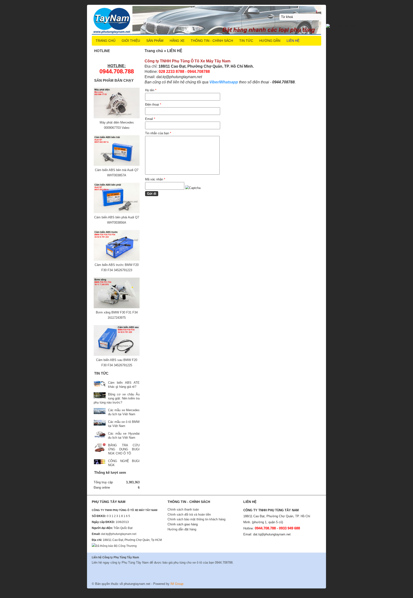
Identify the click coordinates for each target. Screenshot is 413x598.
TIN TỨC (246, 41)
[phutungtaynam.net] (206, 20)
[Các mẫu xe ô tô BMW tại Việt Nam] (100, 423)
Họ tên (150, 90)
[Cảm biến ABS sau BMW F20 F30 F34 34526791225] (117, 354)
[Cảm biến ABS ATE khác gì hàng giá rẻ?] (100, 384)
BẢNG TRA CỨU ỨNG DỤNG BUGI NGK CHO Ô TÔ (124, 449)
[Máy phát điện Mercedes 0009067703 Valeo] (117, 117)
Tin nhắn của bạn (158, 133)
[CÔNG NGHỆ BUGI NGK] (100, 462)
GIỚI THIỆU (131, 41)
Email (150, 119)
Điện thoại (153, 104)
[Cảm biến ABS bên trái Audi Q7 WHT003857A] (117, 165)
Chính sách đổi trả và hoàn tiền (189, 514)
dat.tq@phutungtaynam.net (118, 534)
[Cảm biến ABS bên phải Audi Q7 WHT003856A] (117, 212)
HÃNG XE (177, 41)
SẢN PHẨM (154, 41)
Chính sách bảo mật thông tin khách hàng (196, 519)
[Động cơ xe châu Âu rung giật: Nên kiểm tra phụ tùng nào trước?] (100, 395)
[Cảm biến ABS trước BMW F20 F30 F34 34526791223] (117, 259)
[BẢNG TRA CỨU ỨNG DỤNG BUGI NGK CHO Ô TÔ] (100, 448)
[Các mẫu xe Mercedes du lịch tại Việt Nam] (100, 411)
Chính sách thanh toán (183, 509)
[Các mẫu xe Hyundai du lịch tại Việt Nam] (100, 434)
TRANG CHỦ (105, 41)
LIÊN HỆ (293, 41)
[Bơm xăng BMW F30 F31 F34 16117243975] (117, 307)
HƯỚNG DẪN (269, 41)
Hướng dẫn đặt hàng (182, 529)
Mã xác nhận (155, 179)
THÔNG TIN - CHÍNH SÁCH (212, 41)
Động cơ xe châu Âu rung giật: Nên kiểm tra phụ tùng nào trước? (117, 398)
